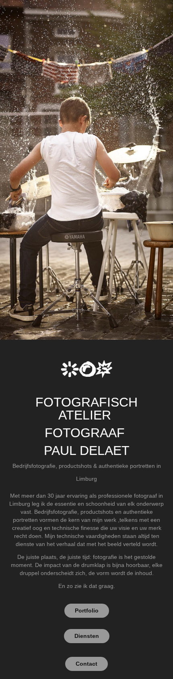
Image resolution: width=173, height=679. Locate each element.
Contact (86, 663)
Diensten (86, 636)
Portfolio (87, 610)
